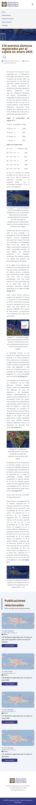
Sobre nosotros (7, 22)
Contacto (5, 25)
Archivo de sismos (8, 19)
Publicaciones (6, 15)
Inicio (3, 12)
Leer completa (9, 646)
